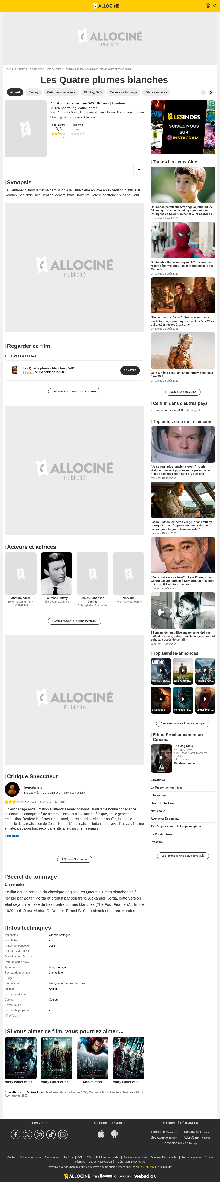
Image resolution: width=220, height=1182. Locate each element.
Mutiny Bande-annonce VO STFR (161, 681)
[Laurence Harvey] (57, 573)
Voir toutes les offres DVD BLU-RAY (74, 391)
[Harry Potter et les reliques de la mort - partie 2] (57, 1058)
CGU (80, 1157)
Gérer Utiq (124, 1161)
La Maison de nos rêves (166, 787)
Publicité (69, 1157)
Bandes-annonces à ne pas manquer (183, 723)
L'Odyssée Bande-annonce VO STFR (161, 709)
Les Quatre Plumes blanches (67, 983)
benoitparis (33, 787)
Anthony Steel (67, 112)
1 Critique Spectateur (75, 859)
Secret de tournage (32, 876)
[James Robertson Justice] (92, 573)
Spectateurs (58, 125)
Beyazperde (159, 1137)
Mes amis (78, 125)
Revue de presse (191, 1157)
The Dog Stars (183, 746)
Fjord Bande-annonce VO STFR (205, 681)
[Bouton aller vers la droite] (210, 92)
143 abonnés (32, 792)
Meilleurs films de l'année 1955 (66, 1092)
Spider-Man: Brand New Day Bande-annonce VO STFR (205, 709)
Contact (11, 1157)
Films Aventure (53, 69)
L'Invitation (158, 780)
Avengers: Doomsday (165, 818)
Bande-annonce (184, 763)
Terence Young (65, 108)
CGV (89, 1157)
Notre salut (158, 811)
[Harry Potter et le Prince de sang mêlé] (129, 1058)
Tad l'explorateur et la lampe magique (176, 826)
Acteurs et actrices (31, 547)
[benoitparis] (12, 789)
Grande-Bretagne (59, 935)
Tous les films (35, 69)
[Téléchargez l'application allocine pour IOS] (103, 1133)
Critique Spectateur (32, 776)
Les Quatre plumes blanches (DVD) (49, 368)
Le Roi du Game (161, 834)
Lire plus (12, 836)
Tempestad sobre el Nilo (177, 410)
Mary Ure (128, 598)
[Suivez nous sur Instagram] (39, 1134)
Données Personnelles (164, 1157)
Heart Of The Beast (163, 803)
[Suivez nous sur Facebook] (16, 1134)
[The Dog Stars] (161, 758)
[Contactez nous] (63, 1134)
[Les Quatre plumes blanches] (26, 128)
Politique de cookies (108, 1157)
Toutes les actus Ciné (183, 392)
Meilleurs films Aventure (105, 1092)
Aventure (118, 103)
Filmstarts (158, 1132)
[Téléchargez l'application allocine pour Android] (116, 1133)
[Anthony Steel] (21, 573)
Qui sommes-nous (30, 1157)
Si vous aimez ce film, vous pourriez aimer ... (65, 1031)
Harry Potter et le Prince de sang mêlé (141, 1082)
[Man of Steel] (92, 1058)
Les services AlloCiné (101, 1161)
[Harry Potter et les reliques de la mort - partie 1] (21, 1058)
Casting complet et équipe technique (74, 621)
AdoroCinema (193, 1137)
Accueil (10, 69)
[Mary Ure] (129, 573)
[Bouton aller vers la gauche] (203, 92)
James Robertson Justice (125, 112)
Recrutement (52, 1157)
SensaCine (191, 1132)
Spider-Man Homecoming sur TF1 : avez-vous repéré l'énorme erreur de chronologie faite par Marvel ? (182, 266)
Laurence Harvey (92, 112)
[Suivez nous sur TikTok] (51, 1134)
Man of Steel (92, 1082)
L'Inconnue (158, 795)
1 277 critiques (52, 792)
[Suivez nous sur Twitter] (28, 1134)
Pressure (157, 842)
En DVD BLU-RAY (21, 356)
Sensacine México (175, 1143)
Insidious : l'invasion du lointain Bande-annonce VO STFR (183, 709)
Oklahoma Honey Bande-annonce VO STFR (183, 681)
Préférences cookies (135, 1157)
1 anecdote (56, 972)
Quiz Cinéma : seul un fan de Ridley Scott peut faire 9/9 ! (182, 374)
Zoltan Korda (87, 108)
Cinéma (21, 69)
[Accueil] (106, 6)
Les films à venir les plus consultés (183, 855)
